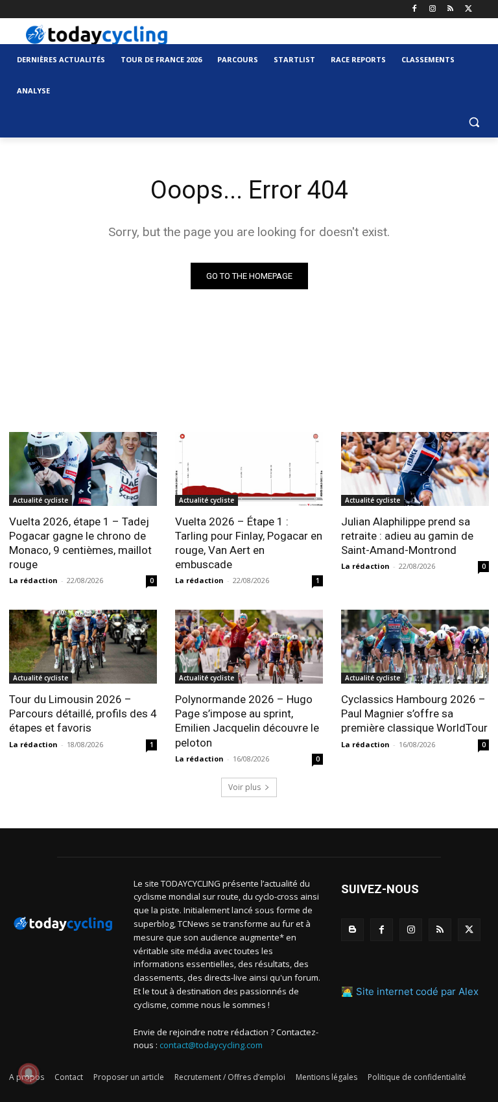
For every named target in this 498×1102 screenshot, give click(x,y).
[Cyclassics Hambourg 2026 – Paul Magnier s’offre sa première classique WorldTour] (415, 647)
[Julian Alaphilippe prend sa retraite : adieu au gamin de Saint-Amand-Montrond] (415, 469)
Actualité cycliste (40, 500)
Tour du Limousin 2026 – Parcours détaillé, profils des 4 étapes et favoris (83, 713)
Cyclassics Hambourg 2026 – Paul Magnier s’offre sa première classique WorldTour (414, 713)
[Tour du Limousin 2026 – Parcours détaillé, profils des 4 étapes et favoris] (83, 647)
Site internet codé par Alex (417, 991)
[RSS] (450, 9)
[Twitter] (468, 9)
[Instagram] (432, 9)
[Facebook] (414, 9)
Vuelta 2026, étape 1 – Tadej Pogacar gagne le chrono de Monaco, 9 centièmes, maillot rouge (80, 543)
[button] (473, 122)
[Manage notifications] (28, 1073)
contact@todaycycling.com (211, 1045)
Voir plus (244, 787)
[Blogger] (352, 929)
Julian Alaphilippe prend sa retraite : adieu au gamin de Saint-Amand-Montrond (407, 536)
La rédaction (33, 580)
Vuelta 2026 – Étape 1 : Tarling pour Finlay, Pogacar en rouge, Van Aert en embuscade (248, 543)
